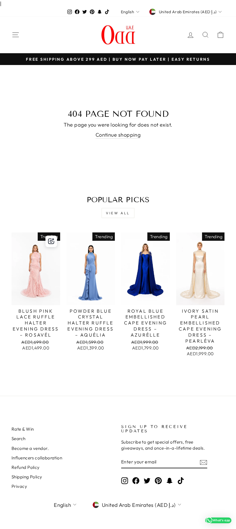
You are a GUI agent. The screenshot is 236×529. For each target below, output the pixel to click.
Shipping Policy (27, 477)
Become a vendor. (30, 448)
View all (118, 213)
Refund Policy (26, 467)
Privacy (19, 486)
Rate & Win (23, 429)
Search (19, 438)
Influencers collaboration (37, 458)
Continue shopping (118, 134)
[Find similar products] (51, 241)
